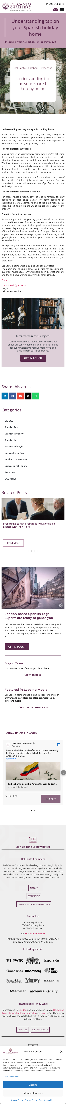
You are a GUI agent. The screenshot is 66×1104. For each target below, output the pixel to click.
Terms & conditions (47, 1100)
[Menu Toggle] (61, 9)
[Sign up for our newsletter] (33, 839)
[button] (61, 1051)
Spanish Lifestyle (14, 446)
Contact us (7, 280)
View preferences (33, 1093)
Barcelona (58, 1010)
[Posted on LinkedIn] (58, 745)
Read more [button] (11, 758)
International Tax (14, 452)
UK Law (9, 420)
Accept (33, 1084)
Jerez (44, 1013)
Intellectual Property (16, 459)
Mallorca (20, 1013)
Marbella (31, 1013)
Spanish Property (16, 41)
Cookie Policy (17, 1100)
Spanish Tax (32, 41)
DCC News (10, 478)
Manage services (12, 1076)
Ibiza (4, 1013)
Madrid (11, 1013)
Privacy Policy (31, 1100)
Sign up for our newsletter (33, 847)
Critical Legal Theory (16, 465)
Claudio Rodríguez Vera (14, 285)
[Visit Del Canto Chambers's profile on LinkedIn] (9, 744)
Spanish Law (11, 440)
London (22, 1010)
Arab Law (10, 472)
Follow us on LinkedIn (21, 733)
